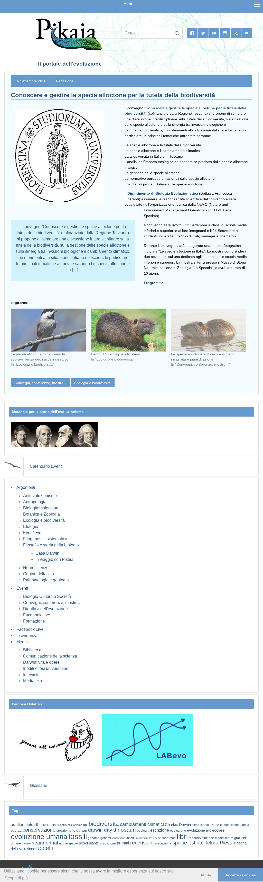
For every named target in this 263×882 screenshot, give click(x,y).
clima (195, 825)
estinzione (159, 830)
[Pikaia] (68, 49)
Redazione (64, 81)
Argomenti (25, 487)
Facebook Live (36, 615)
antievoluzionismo (71, 824)
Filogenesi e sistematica (45, 539)
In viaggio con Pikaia (54, 559)
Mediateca (32, 681)
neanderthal (45, 842)
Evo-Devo (32, 532)
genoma (93, 838)
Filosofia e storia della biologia (51, 545)
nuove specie (68, 843)
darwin (81, 830)
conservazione (39, 830)
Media (22, 642)
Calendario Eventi (46, 466)
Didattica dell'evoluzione (45, 609)
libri (182, 836)
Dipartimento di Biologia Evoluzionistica (162, 193)
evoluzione (178, 830)
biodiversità (104, 824)
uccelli (44, 848)
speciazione (162, 843)
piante (94, 843)
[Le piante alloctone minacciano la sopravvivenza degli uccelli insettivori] (48, 330)
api (85, 825)
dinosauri (124, 830)
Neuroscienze (36, 567)
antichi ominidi (49, 825)
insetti (130, 838)
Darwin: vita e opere (41, 662)
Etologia (30, 526)
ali (36, 825)
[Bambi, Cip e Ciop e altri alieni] (128, 330)
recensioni (141, 842)
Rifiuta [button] (205, 875)
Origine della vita (38, 574)
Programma (154, 283)
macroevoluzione (201, 838)
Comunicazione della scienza (50, 656)
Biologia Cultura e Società (47, 596)
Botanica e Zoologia (41, 514)
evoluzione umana (39, 837)
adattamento (22, 824)
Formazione (34, 621)
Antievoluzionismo (40, 495)
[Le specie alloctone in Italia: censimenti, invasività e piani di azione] (208, 330)
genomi (105, 838)
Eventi (22, 588)
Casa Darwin (47, 553)
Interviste (31, 674)
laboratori (169, 838)
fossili (77, 836)
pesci (83, 843)
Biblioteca (32, 650)
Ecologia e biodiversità (92, 383)
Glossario (38, 785)
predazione (108, 843)
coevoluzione (209, 825)
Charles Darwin (178, 825)
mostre (26, 843)
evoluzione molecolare (205, 830)
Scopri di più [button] (16, 878)
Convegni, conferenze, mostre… (52, 602)
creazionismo (66, 830)
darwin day (100, 830)
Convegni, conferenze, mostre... (40, 383)
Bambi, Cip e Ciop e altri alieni (115, 354)
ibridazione (118, 838)
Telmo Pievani (220, 842)
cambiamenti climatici (142, 824)
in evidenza (26, 635)
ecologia (143, 830)
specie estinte (188, 842)
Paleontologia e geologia (46, 580)
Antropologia (34, 502)
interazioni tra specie (148, 838)
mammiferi (222, 838)
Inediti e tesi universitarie (45, 668)
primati (123, 843)
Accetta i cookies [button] (241, 875)
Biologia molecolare (41, 508)
